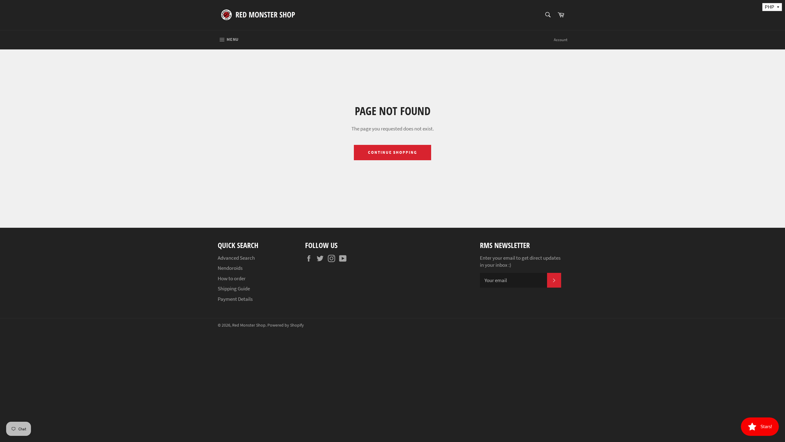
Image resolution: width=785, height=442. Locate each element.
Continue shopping (392, 152)
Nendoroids (230, 268)
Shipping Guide (234, 288)
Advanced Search (236, 257)
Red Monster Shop (249, 325)
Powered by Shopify (285, 325)
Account (560, 39)
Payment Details (235, 299)
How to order (232, 278)
